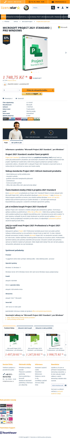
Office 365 (30, 212)
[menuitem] (43, 7)
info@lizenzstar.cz (60, 2)
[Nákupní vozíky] (67, 7)
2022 (57, 197)
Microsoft (58, 216)
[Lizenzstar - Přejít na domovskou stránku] (10, 8)
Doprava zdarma (12, 80)
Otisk (36, 385)
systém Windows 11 (44, 195)
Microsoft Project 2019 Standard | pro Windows (35, 349)
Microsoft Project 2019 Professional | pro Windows (14, 349)
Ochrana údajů (39, 382)
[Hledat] (53, 7)
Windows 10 (57, 195)
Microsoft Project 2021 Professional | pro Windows (55, 349)
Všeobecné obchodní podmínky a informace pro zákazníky (26, 383)
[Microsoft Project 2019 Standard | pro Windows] (35, 340)
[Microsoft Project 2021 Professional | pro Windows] (56, 340)
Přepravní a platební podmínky (25, 373)
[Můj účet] (62, 7)
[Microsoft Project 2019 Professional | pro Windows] (14, 340)
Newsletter (38, 372)
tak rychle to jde (16, 142)
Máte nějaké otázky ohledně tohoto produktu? (21, 317)
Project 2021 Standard (12, 157)
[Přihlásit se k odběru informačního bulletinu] (65, 385)
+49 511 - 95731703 (8, 375)
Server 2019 (51, 197)
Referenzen (38, 374)
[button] (32, 95)
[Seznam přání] (58, 7)
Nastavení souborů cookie (41, 369)
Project (21, 231)
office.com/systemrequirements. (42, 311)
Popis (6, 142)
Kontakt (21, 370)
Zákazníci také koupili (25, 328)
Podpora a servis (40, 376)
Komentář (20, 98)
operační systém (14, 193)
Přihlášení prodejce (25, 367)
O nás (37, 378)
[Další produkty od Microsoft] (62, 29)
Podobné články (9, 328)
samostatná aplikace (55, 218)
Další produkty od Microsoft (15, 319)
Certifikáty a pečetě (41, 380)
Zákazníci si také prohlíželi (44, 328)
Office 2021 (38, 212)
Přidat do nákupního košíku (37, 90)
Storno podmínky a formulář (24, 377)
